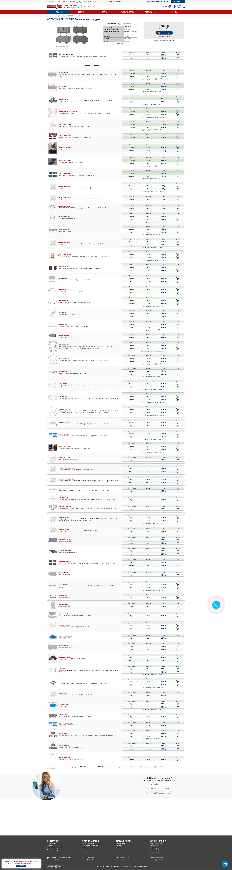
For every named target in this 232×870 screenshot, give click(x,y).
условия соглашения (214, 452)
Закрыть (226, 2)
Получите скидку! (216, 446)
